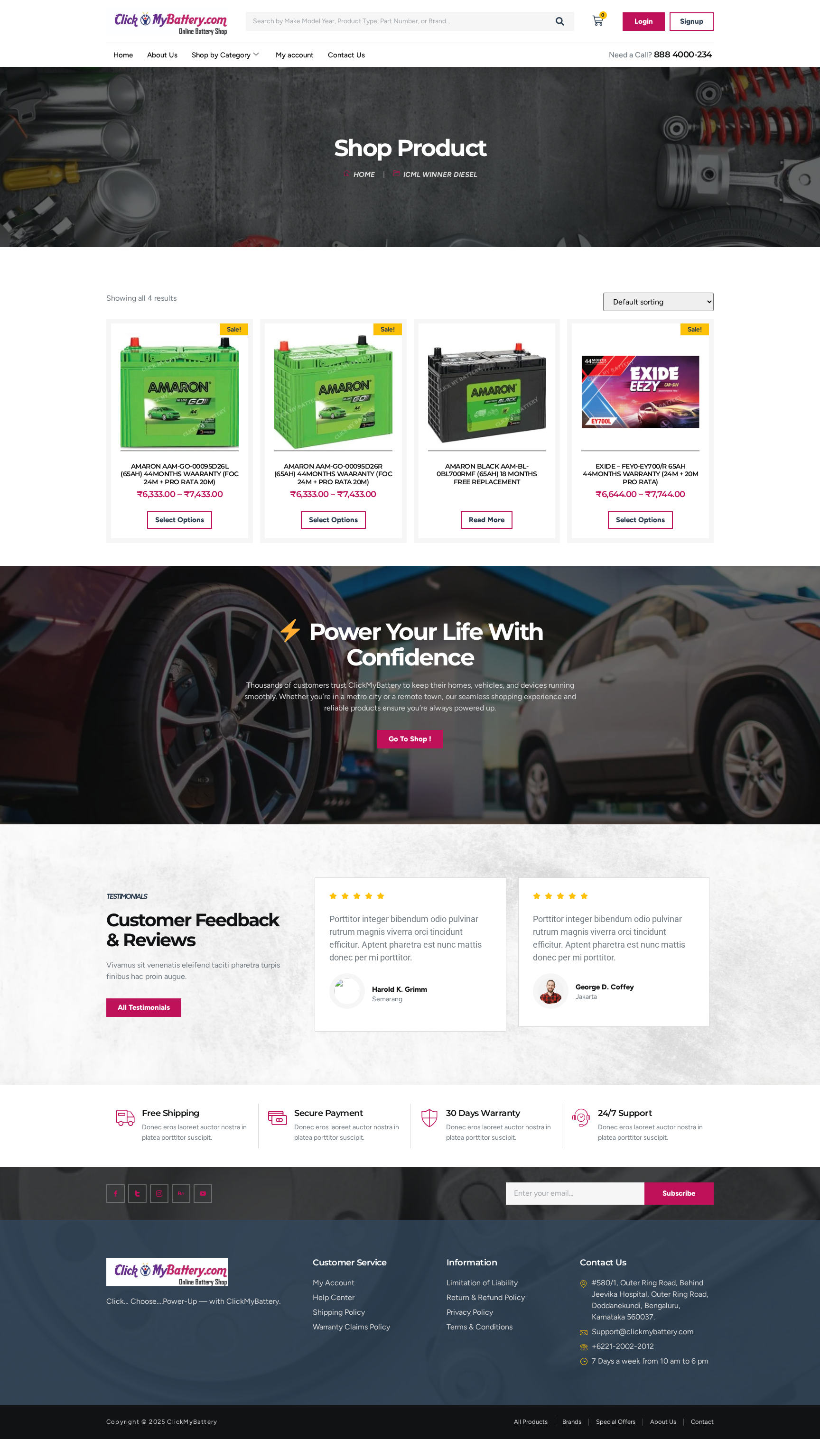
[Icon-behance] (181, 1193)
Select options (179, 520)
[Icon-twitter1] (137, 1193)
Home (123, 55)
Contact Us (346, 55)
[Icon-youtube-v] (203, 1193)
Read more (486, 520)
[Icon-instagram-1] (159, 1193)
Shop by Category (221, 55)
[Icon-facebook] (115, 1193)
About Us (162, 55)
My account (295, 55)
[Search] (560, 21)
